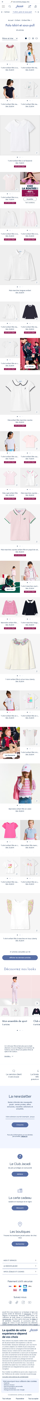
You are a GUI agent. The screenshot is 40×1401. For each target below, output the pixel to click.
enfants (4, 1323)
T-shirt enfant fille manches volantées (10, 104)
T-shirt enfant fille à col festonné (20, 161)
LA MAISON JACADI (10, 1266)
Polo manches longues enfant (20, 290)
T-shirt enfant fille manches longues (10, 327)
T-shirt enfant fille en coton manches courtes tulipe (10, 363)
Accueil (10, 20)
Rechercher (20, 1244)
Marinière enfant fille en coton (10, 623)
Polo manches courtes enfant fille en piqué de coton (30, 493)
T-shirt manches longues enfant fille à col (30, 623)
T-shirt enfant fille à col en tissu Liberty (10, 68)
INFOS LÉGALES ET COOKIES (14, 1272)
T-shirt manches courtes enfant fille (30, 586)
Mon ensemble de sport (14, 1021)
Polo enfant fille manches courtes (20, 420)
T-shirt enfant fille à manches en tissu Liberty (20, 938)
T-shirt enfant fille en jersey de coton (30, 882)
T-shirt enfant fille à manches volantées (30, 752)
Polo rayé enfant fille (10, 493)
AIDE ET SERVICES (10, 1260)
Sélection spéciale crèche (20, 2)
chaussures (27, 1314)
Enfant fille (26, 20)
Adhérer (20, 1174)
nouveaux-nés (6, 1319)
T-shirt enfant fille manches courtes (30, 68)
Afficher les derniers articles (20, 958)
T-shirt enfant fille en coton (10, 716)
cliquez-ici (24, 1136)
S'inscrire (20, 1125)
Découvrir (20, 1208)
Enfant (17, 20)
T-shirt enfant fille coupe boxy (10, 457)
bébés (34, 1319)
